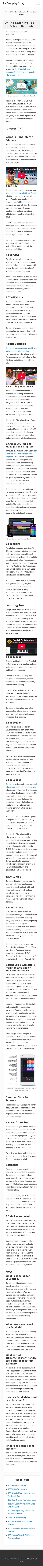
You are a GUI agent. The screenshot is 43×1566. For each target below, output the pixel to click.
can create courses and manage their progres (21, 454)
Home (7, 12)
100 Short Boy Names (17, 1485)
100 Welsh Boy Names (17, 1489)
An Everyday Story (14, 3)
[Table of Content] (20, 128)
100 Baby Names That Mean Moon (22, 1500)
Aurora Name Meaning (17, 1518)
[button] (38, 3)
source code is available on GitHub (22, 193)
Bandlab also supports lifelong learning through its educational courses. (20, 72)
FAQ (11, 12)
